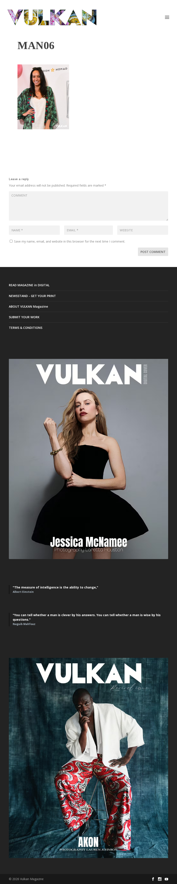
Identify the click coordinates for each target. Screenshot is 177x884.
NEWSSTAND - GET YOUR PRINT (32, 296)
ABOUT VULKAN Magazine (28, 306)
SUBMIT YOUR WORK (24, 317)
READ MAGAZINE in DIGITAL (29, 285)
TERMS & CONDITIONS (25, 328)
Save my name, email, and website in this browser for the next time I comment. (69, 241)
